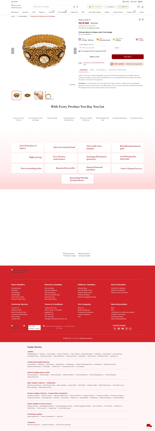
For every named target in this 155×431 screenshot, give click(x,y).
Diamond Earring (50, 293)
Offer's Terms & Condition (53, 310)
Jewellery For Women (33, 395)
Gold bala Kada (84, 397)
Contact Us (15, 308)
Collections (74, 12)
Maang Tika (74, 397)
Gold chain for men (118, 385)
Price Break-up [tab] (101, 70)
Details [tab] (92, 70)
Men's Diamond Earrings (34, 385)
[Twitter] (114, 328)
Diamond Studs (50, 297)
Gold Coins (60, 416)
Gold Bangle (82, 356)
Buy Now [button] (127, 57)
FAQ (112, 310)
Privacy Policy (15, 317)
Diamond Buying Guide (118, 319)
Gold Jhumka (65, 397)
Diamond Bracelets (32, 377)
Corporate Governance (86, 312)
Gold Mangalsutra (32, 354)
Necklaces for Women (33, 397)
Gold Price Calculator (118, 290)
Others (141, 12)
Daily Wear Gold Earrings (61, 395)
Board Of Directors (84, 310)
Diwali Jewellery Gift (33, 416)
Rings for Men (73, 385)
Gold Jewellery (22, 16)
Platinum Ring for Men (85, 293)
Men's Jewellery (61, 385)
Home (13, 16)
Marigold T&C (49, 312)
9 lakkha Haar (52, 408)
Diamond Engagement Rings (64, 406)
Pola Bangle (46, 366)
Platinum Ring (82, 288)
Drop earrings (80, 366)
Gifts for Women (97, 406)
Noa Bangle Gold (46, 397)
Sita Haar (56, 397)
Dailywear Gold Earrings (34, 366)
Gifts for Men (108, 406)
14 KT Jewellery (75, 354)
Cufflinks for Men (92, 385)
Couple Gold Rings (118, 397)
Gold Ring (14, 290)
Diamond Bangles (110, 374)
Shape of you (131, 12)
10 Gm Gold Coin (41, 408)
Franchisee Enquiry (117, 317)
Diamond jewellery (32, 374)
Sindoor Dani (118, 406)
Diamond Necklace (51, 290)
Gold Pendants (60, 364)
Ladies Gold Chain (71, 356)
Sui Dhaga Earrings (32, 356)
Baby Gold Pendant (87, 354)
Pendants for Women (103, 395)
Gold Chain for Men (17, 297)
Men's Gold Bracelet (105, 385)
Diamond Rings (117, 354)
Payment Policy (16, 310)
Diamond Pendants (68, 374)
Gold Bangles (15, 295)
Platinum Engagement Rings (82, 406)
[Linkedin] (130, 328)
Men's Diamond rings (49, 385)
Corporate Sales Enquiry (19, 314)
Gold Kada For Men (103, 356)
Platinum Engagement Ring (87, 297)
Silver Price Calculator (118, 288)
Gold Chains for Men (109, 364)
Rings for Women (47, 395)
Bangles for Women (89, 395)
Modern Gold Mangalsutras (84, 364)
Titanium (51, 12)
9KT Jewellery (62, 12)
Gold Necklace (16, 288)
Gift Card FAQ (49, 317)
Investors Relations (84, 314)
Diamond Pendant (51, 299)
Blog (112, 308)
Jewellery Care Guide (118, 314)
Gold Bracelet (107, 354)
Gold (33, 12)
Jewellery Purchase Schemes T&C (56, 319)
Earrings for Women (75, 395)
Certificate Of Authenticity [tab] (117, 70)
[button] (74, 7)
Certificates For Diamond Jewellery (122, 312)
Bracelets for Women (117, 395)
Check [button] (117, 48)
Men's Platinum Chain (85, 290)
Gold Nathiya (94, 397)
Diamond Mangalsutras (96, 374)
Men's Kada (82, 385)
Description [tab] (84, 70)
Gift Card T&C (49, 314)
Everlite (107, 12)
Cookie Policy (15, 319)
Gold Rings (98, 354)
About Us (81, 308)
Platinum (42, 12)
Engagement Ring (32, 406)
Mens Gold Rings (32, 387)
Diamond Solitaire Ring (52, 295)
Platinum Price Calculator (119, 293)
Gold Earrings (15, 293)
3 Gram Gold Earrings (64, 408)
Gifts (83, 12)
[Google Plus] (126, 328)
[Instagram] (122, 328)
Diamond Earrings (56, 374)
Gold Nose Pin (114, 356)
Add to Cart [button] (94, 57)
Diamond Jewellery (63, 354)
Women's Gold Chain (18, 299)
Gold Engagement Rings (47, 406)
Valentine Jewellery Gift (48, 416)
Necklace (42, 354)
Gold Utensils (31, 408)
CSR (79, 317)
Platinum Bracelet (84, 295)
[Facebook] (118, 328)
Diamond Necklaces (82, 374)
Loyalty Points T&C (51, 308)
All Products (15, 12)
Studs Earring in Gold (68, 366)
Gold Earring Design (45, 356)
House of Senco (118, 12)
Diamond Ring (49, 288)
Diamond (25, 12)
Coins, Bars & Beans (95, 12)
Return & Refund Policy (18, 312)
